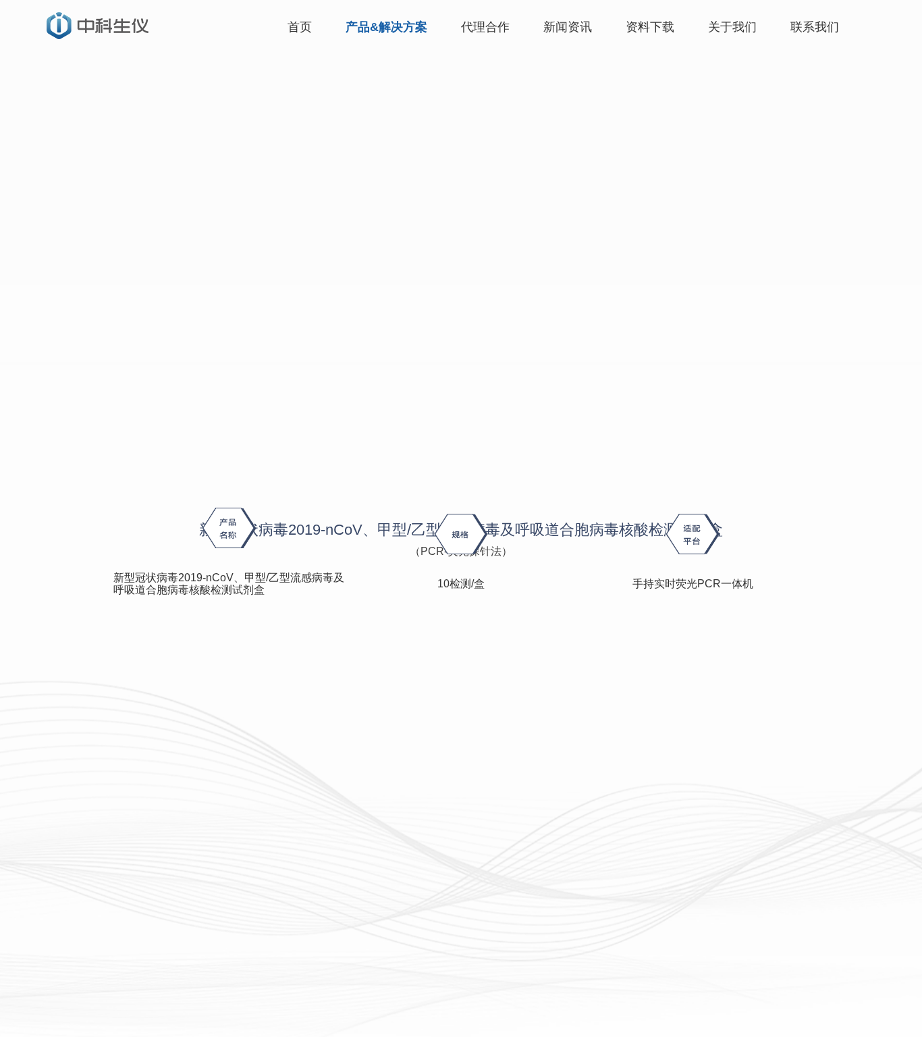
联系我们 (814, 27)
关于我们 (732, 27)
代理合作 (485, 27)
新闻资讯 (567, 27)
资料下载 (650, 27)
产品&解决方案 (386, 27)
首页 (300, 27)
